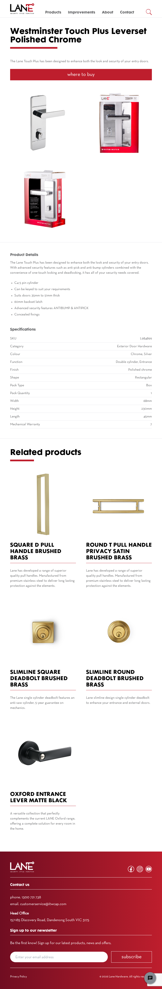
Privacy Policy (18, 976)
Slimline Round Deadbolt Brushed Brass (115, 679)
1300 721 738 (31, 897)
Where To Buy (81, 74)
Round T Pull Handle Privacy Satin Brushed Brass (119, 551)
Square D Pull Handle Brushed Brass (35, 551)
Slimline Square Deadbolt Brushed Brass (39, 679)
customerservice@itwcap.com (43, 904)
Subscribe (132, 957)
